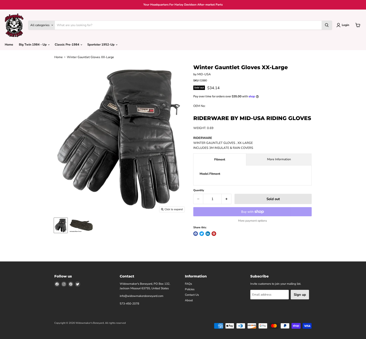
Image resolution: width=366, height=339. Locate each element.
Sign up (300, 294)
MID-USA (204, 74)
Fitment (219, 159)
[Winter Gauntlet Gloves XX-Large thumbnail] (60, 225)
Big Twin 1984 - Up (33, 44)
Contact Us (192, 295)
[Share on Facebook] (195, 233)
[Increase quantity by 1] (226, 199)
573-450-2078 (129, 303)
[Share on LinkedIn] (207, 233)
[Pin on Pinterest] (214, 233)
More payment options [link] (252, 220)
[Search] (327, 25)
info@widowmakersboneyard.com (141, 296)
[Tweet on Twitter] (201, 233)
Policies (189, 289)
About (189, 300)
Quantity (198, 190)
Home (9, 44)
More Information (279, 159)
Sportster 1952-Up (101, 44)
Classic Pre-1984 (67, 44)
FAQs (188, 284)
